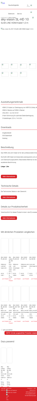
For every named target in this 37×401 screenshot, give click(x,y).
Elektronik (11, 14)
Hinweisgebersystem (31, 393)
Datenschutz (33, 390)
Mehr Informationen (9, 176)
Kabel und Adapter (12, 17)
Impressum (30, 388)
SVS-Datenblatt (7, 135)
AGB (34, 388)
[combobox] (28, 5)
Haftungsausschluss (31, 392)
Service (19, 14)
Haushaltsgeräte (13, 5)
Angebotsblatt (6, 133)
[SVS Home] (33, 10)
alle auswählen (8, 330)
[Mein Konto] (33, 15)
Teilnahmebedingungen (30, 395)
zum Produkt (5, 279)
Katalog (4, 138)
